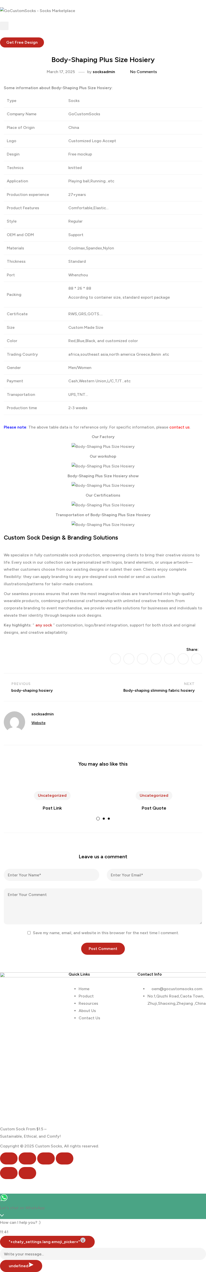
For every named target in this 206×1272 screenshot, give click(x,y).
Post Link (52, 808)
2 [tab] (104, 819)
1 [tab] (98, 818)
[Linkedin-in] (171, 1017)
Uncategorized (52, 795)
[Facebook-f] (157, 1017)
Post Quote (154, 808)
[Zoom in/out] (9, 1158)
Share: (192, 649)
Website (38, 723)
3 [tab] (109, 819)
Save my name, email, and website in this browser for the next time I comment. (106, 932)
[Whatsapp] (143, 1017)
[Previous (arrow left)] (9, 1173)
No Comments (143, 71)
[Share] (46, 1158)
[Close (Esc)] (64, 1158)
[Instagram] (184, 1017)
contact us (179, 427)
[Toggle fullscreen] (27, 1158)
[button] (22, 42)
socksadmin (104, 71)
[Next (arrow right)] (27, 1173)
